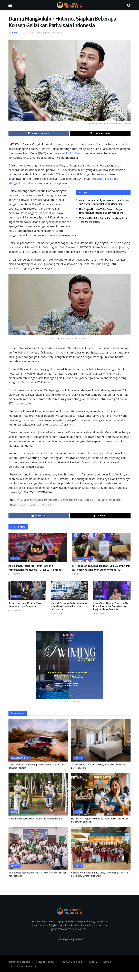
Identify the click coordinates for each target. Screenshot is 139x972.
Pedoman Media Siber (71, 961)
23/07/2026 (79, 574)
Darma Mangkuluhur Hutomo (77, 499)
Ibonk (14, 32)
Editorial (93, 961)
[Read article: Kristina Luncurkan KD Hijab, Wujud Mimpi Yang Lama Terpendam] (27, 590)
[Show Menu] (10, 5)
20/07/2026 (15, 610)
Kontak (107, 961)
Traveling (46, 504)
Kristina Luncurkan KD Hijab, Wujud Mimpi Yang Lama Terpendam (25, 605)
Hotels (78, 758)
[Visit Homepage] (69, 5)
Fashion (15, 596)
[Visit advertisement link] (69, 665)
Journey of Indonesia (108, 499)
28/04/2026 (100, 613)
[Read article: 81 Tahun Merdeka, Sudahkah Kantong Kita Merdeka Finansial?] (38, 794)
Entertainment (83, 558)
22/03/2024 (28, 32)
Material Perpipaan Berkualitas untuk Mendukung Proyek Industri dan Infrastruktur (69, 606)
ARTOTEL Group (72, 153)
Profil (23, 504)
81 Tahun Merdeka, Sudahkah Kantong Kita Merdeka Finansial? (35, 818)
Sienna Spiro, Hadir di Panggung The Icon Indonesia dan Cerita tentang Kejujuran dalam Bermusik (110, 606)
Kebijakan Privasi (45, 961)
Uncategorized (19, 758)
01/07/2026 (57, 613)
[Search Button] (129, 5)
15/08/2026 (15, 574)
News (13, 504)
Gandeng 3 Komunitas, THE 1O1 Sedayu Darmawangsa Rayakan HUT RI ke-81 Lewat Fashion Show (99, 874)
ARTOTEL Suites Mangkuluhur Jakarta (37, 499)
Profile (15, 558)
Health (78, 812)
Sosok (33, 504)
